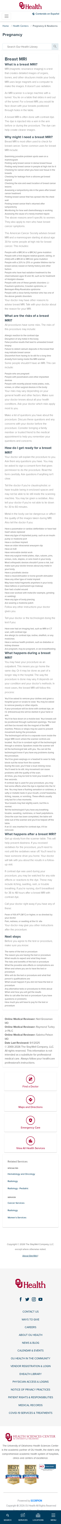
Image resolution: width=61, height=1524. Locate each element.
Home (6, 26)
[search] (27, 46)
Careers (30, 1327)
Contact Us (31, 1311)
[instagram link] (33, 1299)
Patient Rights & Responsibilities (30, 1397)
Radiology (13, 1181)
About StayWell (30, 1255)
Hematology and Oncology (21, 1174)
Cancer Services (16, 1203)
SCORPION (36, 1500)
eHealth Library (30, 1374)
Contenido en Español (47, 13)
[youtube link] (40, 1299)
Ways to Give (30, 1319)
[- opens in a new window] (31, 1437)
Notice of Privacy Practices (30, 1389)
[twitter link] (27, 1299)
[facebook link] (20, 1299)
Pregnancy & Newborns (45, 26)
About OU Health (30, 1335)
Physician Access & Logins (31, 1381)
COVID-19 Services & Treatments (30, 1413)
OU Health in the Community (30, 1358)
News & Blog (30, 1342)
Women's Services (17, 1217)
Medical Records (30, 1405)
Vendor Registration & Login (31, 1366)
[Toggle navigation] (6, 16)
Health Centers (20, 26)
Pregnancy (12, 34)
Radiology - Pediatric (18, 1188)
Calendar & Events (30, 1350)
